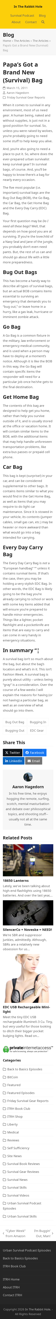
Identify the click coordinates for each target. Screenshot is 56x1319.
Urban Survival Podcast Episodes (27, 1250)
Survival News (17, 1179)
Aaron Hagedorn (18, 93)
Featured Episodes (21, 1093)
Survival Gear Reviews (23, 1171)
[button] (42, 21)
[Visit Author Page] (28, 777)
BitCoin (12, 1077)
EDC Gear (37, 730)
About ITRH (11, 1287)
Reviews (13, 1140)
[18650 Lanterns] (28, 860)
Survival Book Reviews (23, 1164)
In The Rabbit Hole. (38, 1309)
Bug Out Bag (14, 722)
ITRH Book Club (18, 1108)
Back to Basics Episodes (24, 1069)
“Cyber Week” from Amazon (14, 1233)
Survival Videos (18, 1195)
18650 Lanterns (16, 880)
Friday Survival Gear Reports (26, 97)
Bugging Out (14, 730)
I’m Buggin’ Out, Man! (41, 1233)
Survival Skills (17, 1187)
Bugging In (38, 722)
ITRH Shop (15, 1116)
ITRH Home (11, 1279)
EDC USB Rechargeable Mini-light (26, 1009)
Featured (14, 1085)
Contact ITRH (12, 1295)
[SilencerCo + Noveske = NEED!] (28, 912)
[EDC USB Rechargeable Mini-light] (27, 978)
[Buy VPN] (28, 1051)
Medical (13, 1132)
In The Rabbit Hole (28, 6)
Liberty (12, 1124)
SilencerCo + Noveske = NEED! (27, 929)
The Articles (22, 41)
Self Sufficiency (18, 1148)
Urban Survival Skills (22, 1216)
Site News (14, 1156)
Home (7, 41)
